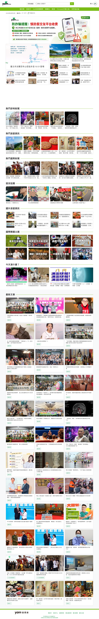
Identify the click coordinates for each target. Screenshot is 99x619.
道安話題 (10, 183)
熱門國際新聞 (13, 158)
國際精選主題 (13, 231)
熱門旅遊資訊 (13, 133)
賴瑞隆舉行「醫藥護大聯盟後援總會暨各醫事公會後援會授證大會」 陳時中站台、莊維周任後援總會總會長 (49, 317)
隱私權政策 (69, 613)
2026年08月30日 (10, 13)
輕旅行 (28, 9)
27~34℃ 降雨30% (28, 13)
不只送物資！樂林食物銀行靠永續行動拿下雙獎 (19, 521)
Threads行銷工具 (63, 9)
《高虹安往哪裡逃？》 (42, 341)
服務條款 (61, 613)
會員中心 (55, 613)
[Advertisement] (46, 96)
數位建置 (75, 613)
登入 (91, 4)
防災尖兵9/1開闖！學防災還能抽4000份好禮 (78, 496)
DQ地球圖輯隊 (38, 9)
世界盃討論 (75, 9)
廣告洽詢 (81, 613)
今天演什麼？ (13, 264)
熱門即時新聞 (13, 108)
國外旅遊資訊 (13, 208)
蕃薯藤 (6, 3)
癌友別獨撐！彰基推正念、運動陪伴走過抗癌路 (49, 418)
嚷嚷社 (47, 9)
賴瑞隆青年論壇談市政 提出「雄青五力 (47, 367)
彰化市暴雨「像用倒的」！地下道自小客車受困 (78, 470)
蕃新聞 (22, 9)
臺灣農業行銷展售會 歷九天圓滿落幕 (17, 444)
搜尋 (53, 9)
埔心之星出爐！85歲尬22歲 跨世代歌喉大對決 (49, 496)
